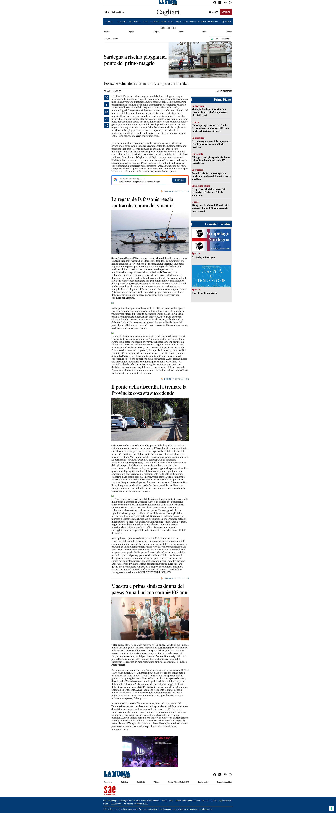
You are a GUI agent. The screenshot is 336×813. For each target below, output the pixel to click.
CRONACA (155, 22)
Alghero (131, 32)
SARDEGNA (122, 22)
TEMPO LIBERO (167, 22)
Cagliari (156, 32)
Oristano (229, 32)
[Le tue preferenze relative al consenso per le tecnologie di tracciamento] (331, 808)
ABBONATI (226, 12)
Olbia (204, 32)
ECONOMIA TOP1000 (209, 22)
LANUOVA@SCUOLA (191, 22)
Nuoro (181, 32)
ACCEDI (215, 12)
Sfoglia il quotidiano (116, 12)
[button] (150, 751)
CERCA (228, 22)
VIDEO (178, 22)
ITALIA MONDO (134, 22)
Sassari (106, 32)
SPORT (145, 22)
